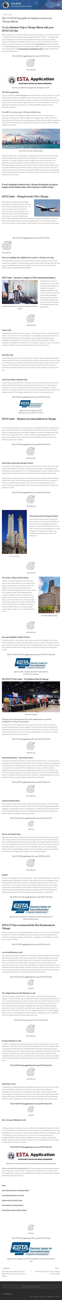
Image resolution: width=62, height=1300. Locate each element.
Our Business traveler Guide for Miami (14, 1210)
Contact (57, 1296)
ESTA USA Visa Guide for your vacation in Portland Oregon (47, 1271)
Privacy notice (43, 1296)
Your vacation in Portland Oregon (12, 1205)
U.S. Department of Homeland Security (30, 49)
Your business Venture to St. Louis (13, 1195)
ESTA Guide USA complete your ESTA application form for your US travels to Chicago (14, 1272)
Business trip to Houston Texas (12, 1200)
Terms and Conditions (34, 1296)
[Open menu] (58, 5)
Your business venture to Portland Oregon (15, 1190)
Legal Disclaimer (51, 1296)
